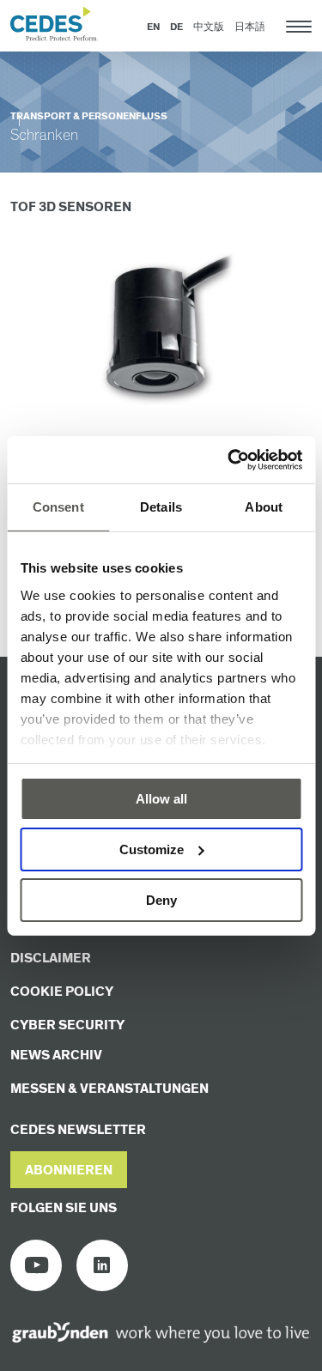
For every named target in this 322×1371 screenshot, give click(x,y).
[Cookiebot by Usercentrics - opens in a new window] (229, 459)
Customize (151, 849)
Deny (161, 899)
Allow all (161, 799)
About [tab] (264, 507)
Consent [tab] (58, 507)
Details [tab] (161, 507)
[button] (68, 1169)
